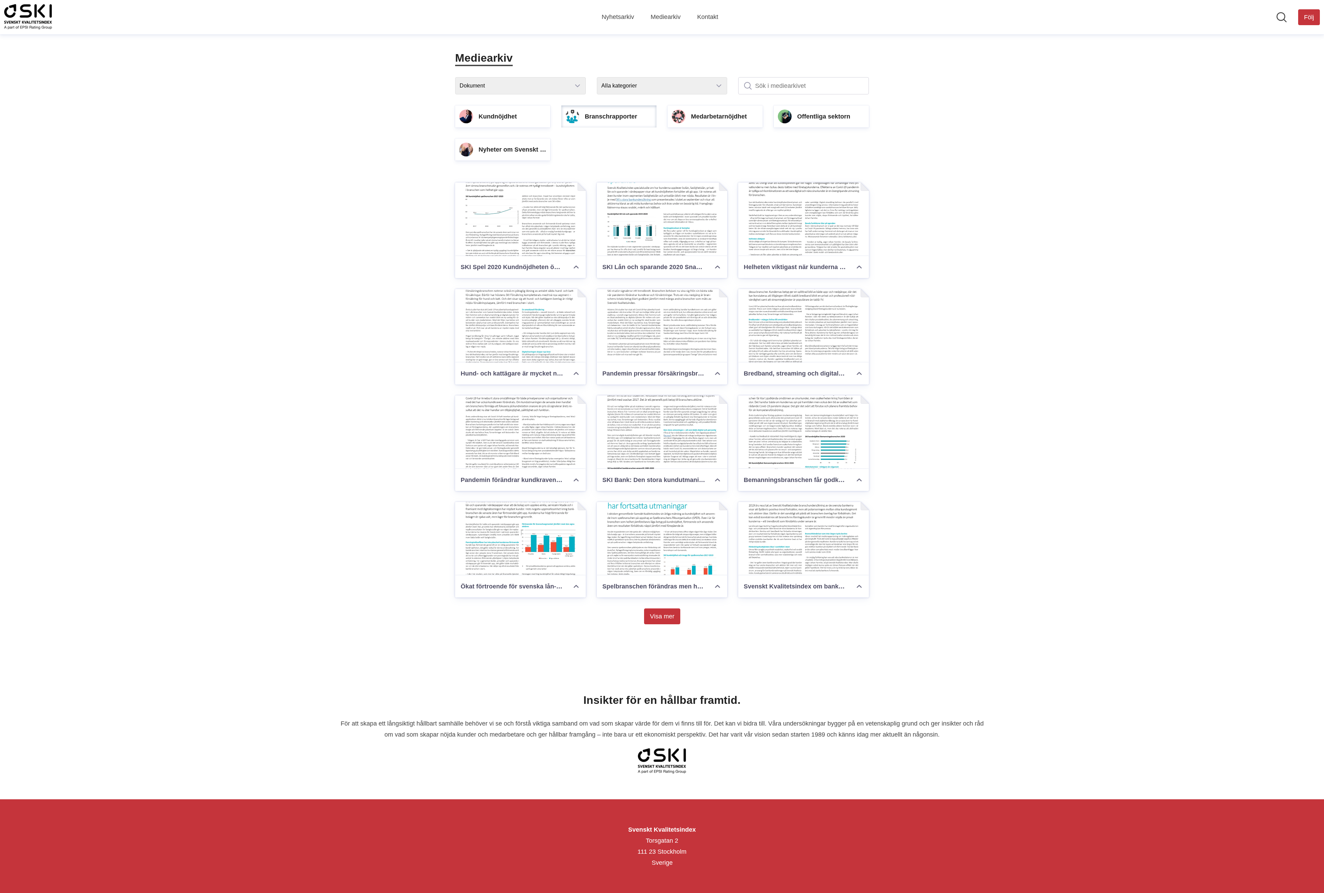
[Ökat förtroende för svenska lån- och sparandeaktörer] (520, 538)
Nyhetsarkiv (618, 16)
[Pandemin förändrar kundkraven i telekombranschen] (520, 432)
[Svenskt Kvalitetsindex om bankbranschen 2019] (803, 538)
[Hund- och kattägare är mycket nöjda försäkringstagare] (520, 325)
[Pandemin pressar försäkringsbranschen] (662, 325)
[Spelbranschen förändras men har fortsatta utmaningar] (662, 538)
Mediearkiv (666, 16)
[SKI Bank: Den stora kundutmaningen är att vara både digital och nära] (662, 432)
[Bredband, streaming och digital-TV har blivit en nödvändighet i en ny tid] (803, 325)
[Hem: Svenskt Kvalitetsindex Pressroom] (28, 17)
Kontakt (707, 16)
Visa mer (662, 616)
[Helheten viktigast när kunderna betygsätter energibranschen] (803, 219)
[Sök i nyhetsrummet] (1281, 17)
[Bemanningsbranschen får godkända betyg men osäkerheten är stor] (803, 432)
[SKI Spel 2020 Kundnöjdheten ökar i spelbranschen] (520, 219)
